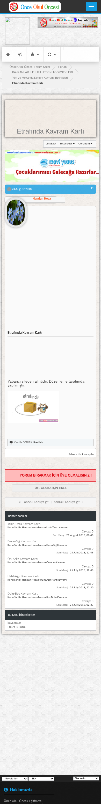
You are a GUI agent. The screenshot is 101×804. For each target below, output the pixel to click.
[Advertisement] (68, 38)
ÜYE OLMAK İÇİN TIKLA (51, 488)
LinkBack (51, 143)
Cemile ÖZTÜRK (23, 442)
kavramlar (14, 623)
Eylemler (52, 54)
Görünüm (84, 143)
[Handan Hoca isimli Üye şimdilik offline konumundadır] (16, 210)
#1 (92, 188)
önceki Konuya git (36, 502)
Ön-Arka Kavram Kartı (23, 559)
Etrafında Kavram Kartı (50, 131)
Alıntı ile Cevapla (81, 454)
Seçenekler (66, 143)
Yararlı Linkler (35, 54)
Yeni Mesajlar (20, 54)
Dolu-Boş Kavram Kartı (23, 593)
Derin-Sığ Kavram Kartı (23, 541)
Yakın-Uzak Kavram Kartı (24, 524)
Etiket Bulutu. (17, 627)
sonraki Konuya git (67, 502)
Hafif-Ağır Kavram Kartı (23, 576)
